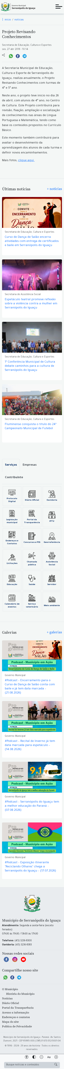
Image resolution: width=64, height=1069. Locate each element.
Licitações (12, 563)
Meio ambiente (52, 606)
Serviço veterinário (32, 605)
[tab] (11, 465)
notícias (19, 20)
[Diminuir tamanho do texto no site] (41, 1057)
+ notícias (54, 189)
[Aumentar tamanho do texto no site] (56, 1057)
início (7, 20)
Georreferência (52, 542)
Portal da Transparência (32, 521)
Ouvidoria (52, 500)
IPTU (51, 521)
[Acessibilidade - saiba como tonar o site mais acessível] (26, 1057)
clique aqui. (26, 160)
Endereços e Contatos (12, 542)
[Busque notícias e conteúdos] (56, 1065)
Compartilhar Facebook (17, 55)
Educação (12, 584)
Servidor (51, 584)
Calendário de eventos (12, 605)
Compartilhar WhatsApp (11, 55)
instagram (15, 961)
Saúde (32, 584)
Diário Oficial (32, 500)
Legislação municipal (12, 521)
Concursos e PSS (32, 542)
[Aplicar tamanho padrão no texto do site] (49, 1057)
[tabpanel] (32, 549)
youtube (23, 961)
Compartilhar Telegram (24, 55)
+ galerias (54, 632)
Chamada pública (32, 563)
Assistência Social (52, 563)
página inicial (18, 7)
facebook (6, 961)
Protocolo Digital (12, 500)
